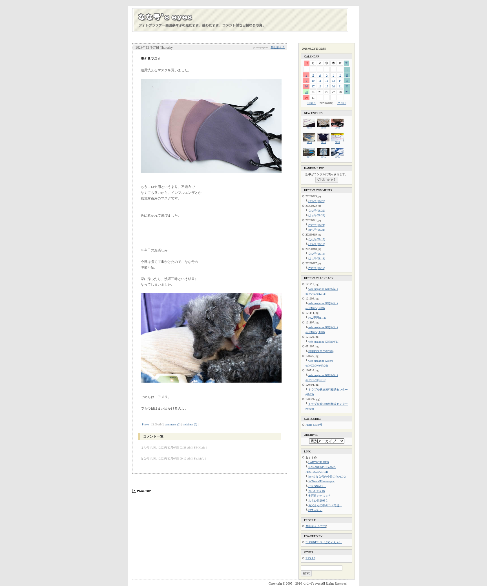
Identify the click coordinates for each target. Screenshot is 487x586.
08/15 (337, 157)
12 (326, 80)
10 (313, 80)
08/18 (337, 142)
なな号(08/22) (316, 210)
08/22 (323, 127)
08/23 (309, 127)
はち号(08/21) (316, 229)
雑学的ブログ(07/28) (320, 351)
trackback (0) (190, 424)
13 (333, 80)
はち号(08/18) (316, 258)
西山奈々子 (278, 47)
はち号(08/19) (316, 244)
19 (326, 86)
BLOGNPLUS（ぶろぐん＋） (324, 542)
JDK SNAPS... (317, 486)
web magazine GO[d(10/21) (323, 341)
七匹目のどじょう (319, 495)
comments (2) (172, 424)
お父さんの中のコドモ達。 (325, 505)
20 (333, 86)
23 (306, 92)
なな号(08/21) (316, 225)
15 (347, 80)
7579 (323, 526)
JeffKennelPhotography (321, 481)
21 (340, 86)
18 (319, 86)
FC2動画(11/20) (317, 317)
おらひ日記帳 (316, 490)
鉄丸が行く (315, 510)
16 (306, 86)
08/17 (309, 157)
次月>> (341, 103)
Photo (145, 424)
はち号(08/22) (316, 215)
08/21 (337, 127)
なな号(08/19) (316, 239)
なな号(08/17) (316, 268)
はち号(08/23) (316, 201)
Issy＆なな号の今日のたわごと (327, 476)
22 (347, 86)
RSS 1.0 (310, 558)
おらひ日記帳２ (318, 500)
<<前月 (311, 103)
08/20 (309, 142)
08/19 (323, 142)
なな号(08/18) (316, 253)
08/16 (323, 157)
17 (313, 86)
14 (340, 80)
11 (319, 80)
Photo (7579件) (314, 424)
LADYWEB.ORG (318, 462)
